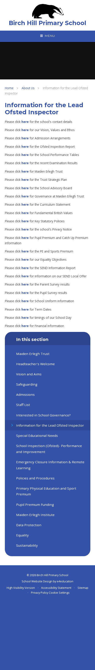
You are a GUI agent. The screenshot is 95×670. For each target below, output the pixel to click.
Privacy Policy (39, 593)
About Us (28, 88)
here (25, 122)
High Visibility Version (21, 588)
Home (9, 88)
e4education (65, 581)
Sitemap (83, 588)
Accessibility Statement (56, 588)
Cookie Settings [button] (59, 593)
